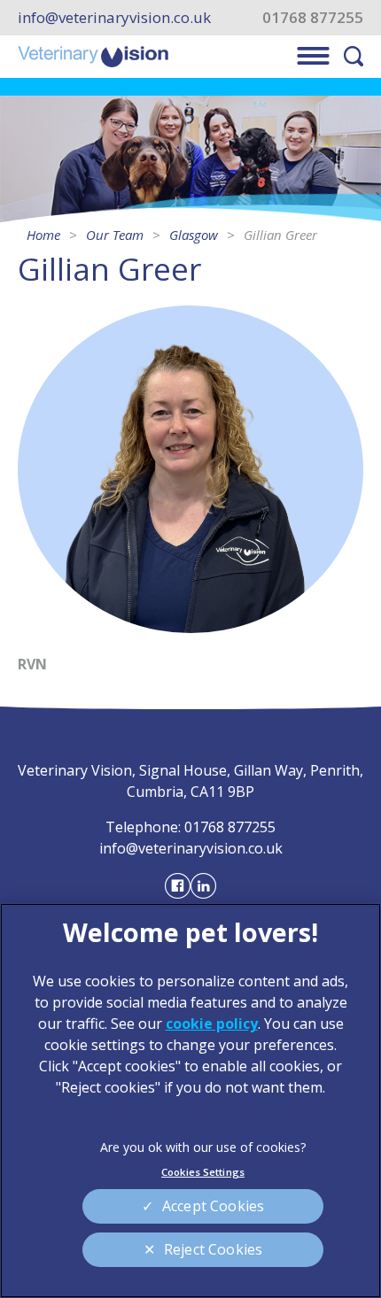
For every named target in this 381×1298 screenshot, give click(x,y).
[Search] (353, 56)
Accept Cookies (213, 1206)
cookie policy (212, 1023)
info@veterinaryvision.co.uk (114, 18)
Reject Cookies (213, 1249)
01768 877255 (312, 18)
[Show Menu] (313, 56)
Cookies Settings (203, 1171)
